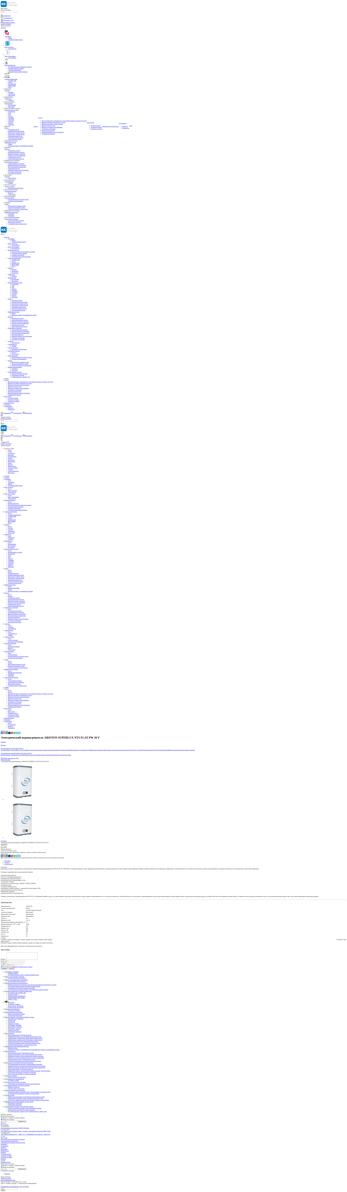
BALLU (14, 352)
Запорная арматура (17, 334)
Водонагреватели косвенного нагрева (23, 252)
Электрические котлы (18, 310)
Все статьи (4, 1138)
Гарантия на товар (13, 401)
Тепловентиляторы (14, 351)
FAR (13, 286)
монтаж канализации (14, 391)
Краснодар (11, 460)
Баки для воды (13, 243)
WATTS (14, 295)
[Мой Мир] (7, 733)
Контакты (7, 404)
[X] (9, 733)
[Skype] (17, 733)
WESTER (14, 297)
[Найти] (1, 422)
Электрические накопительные (21, 256)
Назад (10, 450)
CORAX (14, 276)
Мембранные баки (14, 312)
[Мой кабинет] (2, 415)
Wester (13, 313)
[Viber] (12, 733)
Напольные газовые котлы (20, 304)
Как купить (7, 396)
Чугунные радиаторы (18, 339)
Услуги (6, 380)
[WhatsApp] (14, 733)
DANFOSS (15, 284)
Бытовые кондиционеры (19, 349)
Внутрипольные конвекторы (20, 333)
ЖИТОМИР (15, 265)
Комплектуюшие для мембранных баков (24, 315)
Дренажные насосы (18, 318)
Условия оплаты (13, 398)
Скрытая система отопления (9, 1141)
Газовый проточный (18, 255)
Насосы (10, 317)
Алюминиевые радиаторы (20, 330)
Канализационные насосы (20, 320)
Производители (9, 403)
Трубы (10, 360)
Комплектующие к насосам (20, 321)
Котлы (10, 299)
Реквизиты (11, 409)
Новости (10, 408)
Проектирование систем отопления (19, 393)
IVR (13, 287)
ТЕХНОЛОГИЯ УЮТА (19, 242)
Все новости (4, 1125)
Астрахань (11, 453)
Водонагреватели (13, 250)
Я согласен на (17, 967)
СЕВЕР (14, 346)
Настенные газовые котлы (20, 305)
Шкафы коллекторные (15, 367)
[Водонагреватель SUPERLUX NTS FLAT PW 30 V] (22, 799)
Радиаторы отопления (15, 328)
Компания (4, 1144)
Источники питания (18, 375)
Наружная (15, 281)
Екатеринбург (12, 456)
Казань (10, 458)
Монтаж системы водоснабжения (18, 388)
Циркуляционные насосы (19, 326)
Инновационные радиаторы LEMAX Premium (15, 1128)
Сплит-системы (13, 347)
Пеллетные (15, 273)
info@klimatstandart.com (8, 1180)
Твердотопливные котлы (19, 308)
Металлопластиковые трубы (20, 362)
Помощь (3, 1152)
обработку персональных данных (22, 967)
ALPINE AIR (16, 260)
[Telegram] (19, 733)
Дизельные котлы (17, 300)
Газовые (14, 269)
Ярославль (11, 473)
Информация (5, 1151)
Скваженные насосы (18, 325)
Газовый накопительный (19, 253)
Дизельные (15, 271)
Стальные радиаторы (18, 338)
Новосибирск (12, 466)
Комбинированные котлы (19, 302)
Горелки (11, 268)
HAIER (8, 760)
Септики (11, 341)
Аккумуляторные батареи (19, 373)
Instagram (7, 1174)
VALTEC (14, 294)
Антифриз (11, 239)
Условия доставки (13, 399)
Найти (3, 1190)
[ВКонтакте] (2, 733)
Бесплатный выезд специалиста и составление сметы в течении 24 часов (30, 382)
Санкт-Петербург (13, 471)
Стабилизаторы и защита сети (21, 377)
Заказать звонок (5, 445)
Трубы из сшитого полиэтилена (21, 365)
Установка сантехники (15, 390)
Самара (10, 469)
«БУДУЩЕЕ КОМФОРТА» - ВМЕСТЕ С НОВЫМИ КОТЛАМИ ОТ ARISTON (25, 1134)
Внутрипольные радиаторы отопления (13, 1139)
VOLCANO (15, 354)
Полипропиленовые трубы (20, 364)
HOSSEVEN (15, 263)
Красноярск (11, 461)
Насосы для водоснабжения (20, 323)
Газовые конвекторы (14, 258)
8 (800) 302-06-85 (6, 24)
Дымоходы (11, 274)
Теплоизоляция (13, 356)
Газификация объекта (14, 395)
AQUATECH (16, 245)
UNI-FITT (15, 292)
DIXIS (13, 240)
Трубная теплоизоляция (19, 359)
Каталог (6, 237)
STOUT (14, 289)
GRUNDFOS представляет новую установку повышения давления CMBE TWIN (26, 1131)
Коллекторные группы (15, 282)
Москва (10, 464)
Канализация (12, 278)
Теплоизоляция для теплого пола (22, 357)
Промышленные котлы (19, 307)
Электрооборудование (15, 372)
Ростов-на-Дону (13, 468)
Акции (6, 378)
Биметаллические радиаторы (20, 331)
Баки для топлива (14, 247)
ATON (14, 261)
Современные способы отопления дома (13, 1142)
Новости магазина (8, 1119)
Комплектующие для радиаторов (22, 336)
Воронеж (11, 455)
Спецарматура (13, 344)
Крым (10, 463)
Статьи (3, 1160)
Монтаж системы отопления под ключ (20, 383)
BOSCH (3, 760)
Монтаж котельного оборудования (18, 385)
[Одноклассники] (4, 733)
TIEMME (14, 291)
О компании (8, 406)
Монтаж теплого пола (15, 386)
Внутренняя (15, 279)
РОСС (13, 266)
